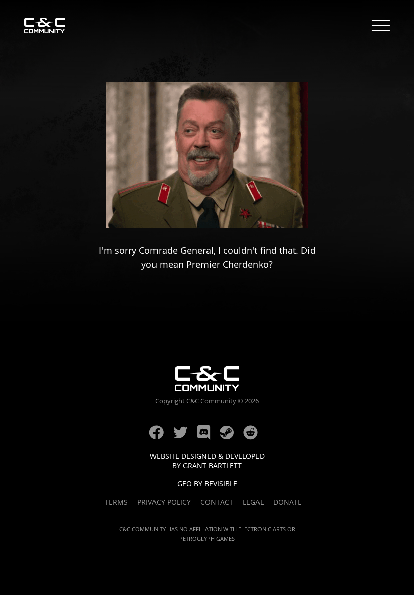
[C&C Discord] (208, 436)
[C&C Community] (44, 27)
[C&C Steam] (231, 436)
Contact (216, 502)
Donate (287, 502)
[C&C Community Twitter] (185, 436)
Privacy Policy (164, 502)
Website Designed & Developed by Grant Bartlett (207, 460)
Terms (116, 502)
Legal (253, 502)
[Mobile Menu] (380, 26)
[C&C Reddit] (254, 436)
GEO (184, 483)
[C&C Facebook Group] (161, 436)
